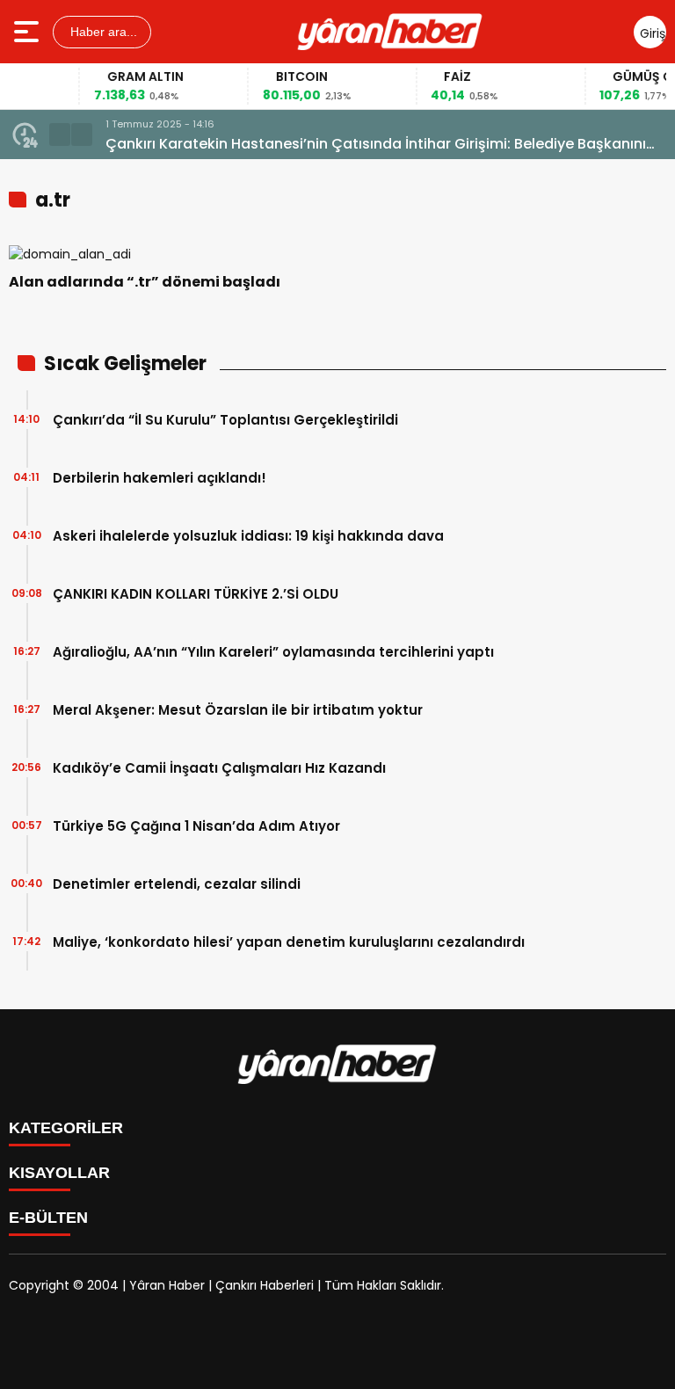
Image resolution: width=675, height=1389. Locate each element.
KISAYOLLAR (59, 1173)
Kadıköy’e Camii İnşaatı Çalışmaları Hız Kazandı (219, 768)
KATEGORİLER (66, 1128)
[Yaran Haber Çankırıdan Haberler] (390, 31)
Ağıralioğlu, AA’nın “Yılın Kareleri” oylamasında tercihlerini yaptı (273, 652)
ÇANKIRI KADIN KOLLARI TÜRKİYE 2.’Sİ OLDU (195, 594)
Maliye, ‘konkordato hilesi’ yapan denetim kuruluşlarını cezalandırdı (289, 942)
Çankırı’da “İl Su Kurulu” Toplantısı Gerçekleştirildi (225, 420)
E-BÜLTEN (48, 1217)
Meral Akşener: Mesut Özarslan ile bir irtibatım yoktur (238, 710)
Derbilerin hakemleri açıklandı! (159, 478)
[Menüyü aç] (28, 31)
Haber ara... (102, 32)
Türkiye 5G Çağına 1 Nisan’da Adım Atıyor (196, 826)
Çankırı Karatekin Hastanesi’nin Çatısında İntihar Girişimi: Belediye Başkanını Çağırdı (375, 144)
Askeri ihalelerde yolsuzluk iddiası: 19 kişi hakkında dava (248, 536)
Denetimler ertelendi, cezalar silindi (177, 884)
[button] (59, 134)
